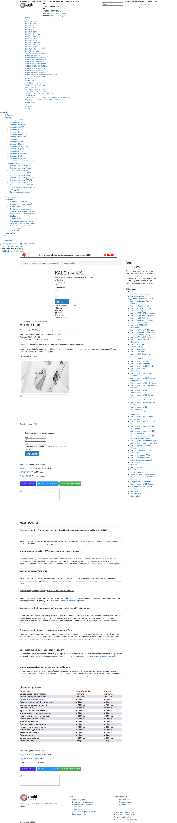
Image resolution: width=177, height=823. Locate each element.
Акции (7, 235)
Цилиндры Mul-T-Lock (32, 33)
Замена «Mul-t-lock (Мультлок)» (142, 332)
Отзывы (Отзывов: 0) (42, 321)
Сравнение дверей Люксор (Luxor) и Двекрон (141, 487)
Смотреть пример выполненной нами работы (38, 259)
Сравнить (73, 305)
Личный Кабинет (125, 799)
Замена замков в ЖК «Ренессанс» (138, 412)
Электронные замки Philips (35, 57)
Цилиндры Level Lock (33, 35)
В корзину (63, 301)
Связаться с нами (79, 814)
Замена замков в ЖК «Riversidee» (143, 383)
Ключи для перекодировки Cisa (36, 54)
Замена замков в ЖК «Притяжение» (138, 408)
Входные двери (11, 197)
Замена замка (30, 95)
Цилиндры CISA (30, 23)
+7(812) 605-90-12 (50, 6)
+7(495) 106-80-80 (50, 11)
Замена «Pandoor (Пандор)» (141, 334)
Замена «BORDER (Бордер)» (142, 308)
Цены (7, 194)
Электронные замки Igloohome (36, 67)
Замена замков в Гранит (140, 361)
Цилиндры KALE (30, 31)
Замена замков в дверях (140, 363)
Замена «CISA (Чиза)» (139, 310)
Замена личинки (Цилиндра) (141, 450)
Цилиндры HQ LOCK (32, 52)
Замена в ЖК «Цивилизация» (142, 359)
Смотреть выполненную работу (103, 639)
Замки (7, 117)
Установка (9, 199)
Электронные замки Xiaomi (35, 61)
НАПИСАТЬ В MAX (28, 483)
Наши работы (10, 233)
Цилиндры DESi (30, 50)
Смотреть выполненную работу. (79, 543)
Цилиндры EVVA (30, 29)
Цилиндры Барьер (31, 44)
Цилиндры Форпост (32, 37)
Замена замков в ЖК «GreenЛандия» (138, 369)
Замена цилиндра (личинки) (35, 86)
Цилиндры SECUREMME (33, 42)
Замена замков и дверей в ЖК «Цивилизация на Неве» (142, 437)
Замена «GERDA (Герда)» (140, 318)
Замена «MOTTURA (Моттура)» (142, 330)
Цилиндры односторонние (35, 48)
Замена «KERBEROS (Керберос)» (138, 326)
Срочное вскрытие (145, 4)
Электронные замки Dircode (35, 63)
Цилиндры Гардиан (31, 46)
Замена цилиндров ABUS (140, 455)
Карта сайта (135, 496)
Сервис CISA (135, 469)
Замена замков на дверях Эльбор (143, 443)
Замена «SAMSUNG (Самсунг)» (143, 337)
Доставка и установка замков (36, 89)
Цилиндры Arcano (31, 21)
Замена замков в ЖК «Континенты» (138, 391)
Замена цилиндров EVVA (140, 457)
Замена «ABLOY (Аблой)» (140, 306)
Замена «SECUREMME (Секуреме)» (139, 340)
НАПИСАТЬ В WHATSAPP (70, 483)
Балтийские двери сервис (140, 294)
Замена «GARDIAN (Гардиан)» (142, 315)
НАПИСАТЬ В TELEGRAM (48, 483)
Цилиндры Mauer (31, 40)
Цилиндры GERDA (31, 27)
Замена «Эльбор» (137, 351)
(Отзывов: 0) (60, 282)
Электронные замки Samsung (36, 72)
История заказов (125, 802)
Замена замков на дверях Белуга (143, 440)
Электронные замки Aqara (35, 65)
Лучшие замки (135, 462)
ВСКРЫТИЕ (28, 101)
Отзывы (8, 237)
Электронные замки (12, 163)
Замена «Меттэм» (137, 349)
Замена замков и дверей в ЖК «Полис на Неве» (142, 432)
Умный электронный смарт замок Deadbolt (41, 93)
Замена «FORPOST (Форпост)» (142, 313)
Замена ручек (135, 452)
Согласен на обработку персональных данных (46, 446)
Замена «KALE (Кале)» (139, 322)
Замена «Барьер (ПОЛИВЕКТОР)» (137, 345)
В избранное (62, 305)
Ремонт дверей (30, 88)
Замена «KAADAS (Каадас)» (141, 320)
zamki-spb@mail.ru (15, 246)
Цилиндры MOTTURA (32, 25)
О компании (135, 464)
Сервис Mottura (136, 472)
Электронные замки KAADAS (35, 69)
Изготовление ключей (33, 84)
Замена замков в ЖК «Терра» (142, 484)
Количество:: (60, 287)
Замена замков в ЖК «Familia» (142, 366)
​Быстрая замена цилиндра (141, 481)
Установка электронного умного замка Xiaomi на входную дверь (49, 97)
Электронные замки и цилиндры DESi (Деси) (41, 74)
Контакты (8, 240)
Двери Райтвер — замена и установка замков (41, 99)
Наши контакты (136, 493)
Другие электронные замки (35, 76)
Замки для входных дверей (141, 460)
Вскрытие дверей (137, 296)
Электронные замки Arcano (35, 59)
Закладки (122, 804)
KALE (63, 277)
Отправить (32, 453)
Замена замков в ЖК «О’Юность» (143, 399)
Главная (29, 18)
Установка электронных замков (37, 91)
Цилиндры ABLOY (31, 38)
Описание (26, 321)
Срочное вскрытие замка (32, 699)
